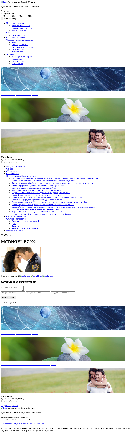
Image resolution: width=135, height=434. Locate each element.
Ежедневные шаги (20, 30)
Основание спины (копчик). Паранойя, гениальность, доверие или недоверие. (47, 197)
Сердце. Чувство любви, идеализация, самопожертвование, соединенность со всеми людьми (53, 207)
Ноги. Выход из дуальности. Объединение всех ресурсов (37, 195)
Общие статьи (12, 171)
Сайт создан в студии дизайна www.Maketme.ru (22, 424)
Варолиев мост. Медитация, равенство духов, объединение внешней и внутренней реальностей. (55, 178)
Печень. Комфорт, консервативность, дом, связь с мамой (37, 200)
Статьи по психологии (16, 37)
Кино (14, 42)
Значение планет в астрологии (25, 228)
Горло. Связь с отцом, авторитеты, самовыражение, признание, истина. (44, 181)
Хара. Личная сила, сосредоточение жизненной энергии (37, 212)
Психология (17, 59)
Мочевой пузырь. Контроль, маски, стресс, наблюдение (37, 190)
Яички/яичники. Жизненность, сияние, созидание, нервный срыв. (41, 214)
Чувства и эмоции (14, 231)
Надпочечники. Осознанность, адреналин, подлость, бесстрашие (41, 192)
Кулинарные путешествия (23, 47)
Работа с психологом (21, 25)
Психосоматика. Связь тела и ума (21, 176)
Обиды (9, 169)
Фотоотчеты (17, 52)
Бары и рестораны (20, 44)
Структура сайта (19, 35)
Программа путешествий (23, 28)
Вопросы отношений (15, 166)
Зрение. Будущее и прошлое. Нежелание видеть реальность (38, 185)
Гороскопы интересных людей (25, 221)
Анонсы (10, 54)
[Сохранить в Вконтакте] (24, 276)
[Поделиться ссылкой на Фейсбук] (47, 276)
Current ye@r (7, 302)
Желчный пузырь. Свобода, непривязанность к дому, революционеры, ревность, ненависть (53, 183)
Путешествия (18, 49)
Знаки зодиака (18, 226)
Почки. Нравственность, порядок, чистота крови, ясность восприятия (43, 204)
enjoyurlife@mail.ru (9, 405)
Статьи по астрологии (16, 219)
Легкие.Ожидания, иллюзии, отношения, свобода (34, 188)
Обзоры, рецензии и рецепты (19, 40)
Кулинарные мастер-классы (24, 56)
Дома (14, 223)
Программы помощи (15, 23)
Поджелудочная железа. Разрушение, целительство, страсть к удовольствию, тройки (50, 202)
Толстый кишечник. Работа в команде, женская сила (35, 209)
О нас (8, 33)
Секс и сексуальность (16, 216)
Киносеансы (17, 64)
